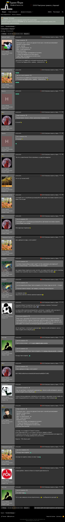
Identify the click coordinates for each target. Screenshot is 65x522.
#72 (62, 279)
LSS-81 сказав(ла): (21, 219)
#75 (62, 363)
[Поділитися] (60, 37)
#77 (62, 405)
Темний (4, 516)
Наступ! (26, 33)
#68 (62, 194)
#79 (62, 467)
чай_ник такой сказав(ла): (23, 75)
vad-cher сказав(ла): (22, 450)
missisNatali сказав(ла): (22, 387)
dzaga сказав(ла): (21, 40)
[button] (19, 11)
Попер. (4, 33)
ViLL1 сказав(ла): (21, 136)
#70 (62, 237)
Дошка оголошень (26, 12)
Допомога (59, 516)
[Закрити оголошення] (62, 18)
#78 (62, 446)
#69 (62, 215)
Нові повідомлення (6, 14)
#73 (62, 302)
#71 (62, 258)
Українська (11, 516)
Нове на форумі (12, 12)
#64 (62, 112)
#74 (62, 337)
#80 (62, 486)
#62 (62, 69)
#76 (62, 384)
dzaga (3, 31)
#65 (62, 133)
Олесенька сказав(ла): (22, 316)
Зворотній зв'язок (50, 516)
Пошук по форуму (16, 14)
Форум (4, 12)
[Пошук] (62, 11)
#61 (62, 36)
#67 (62, 175)
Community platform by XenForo (32, 519)
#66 (62, 154)
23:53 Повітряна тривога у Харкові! (46, 5)
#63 (62, 90)
